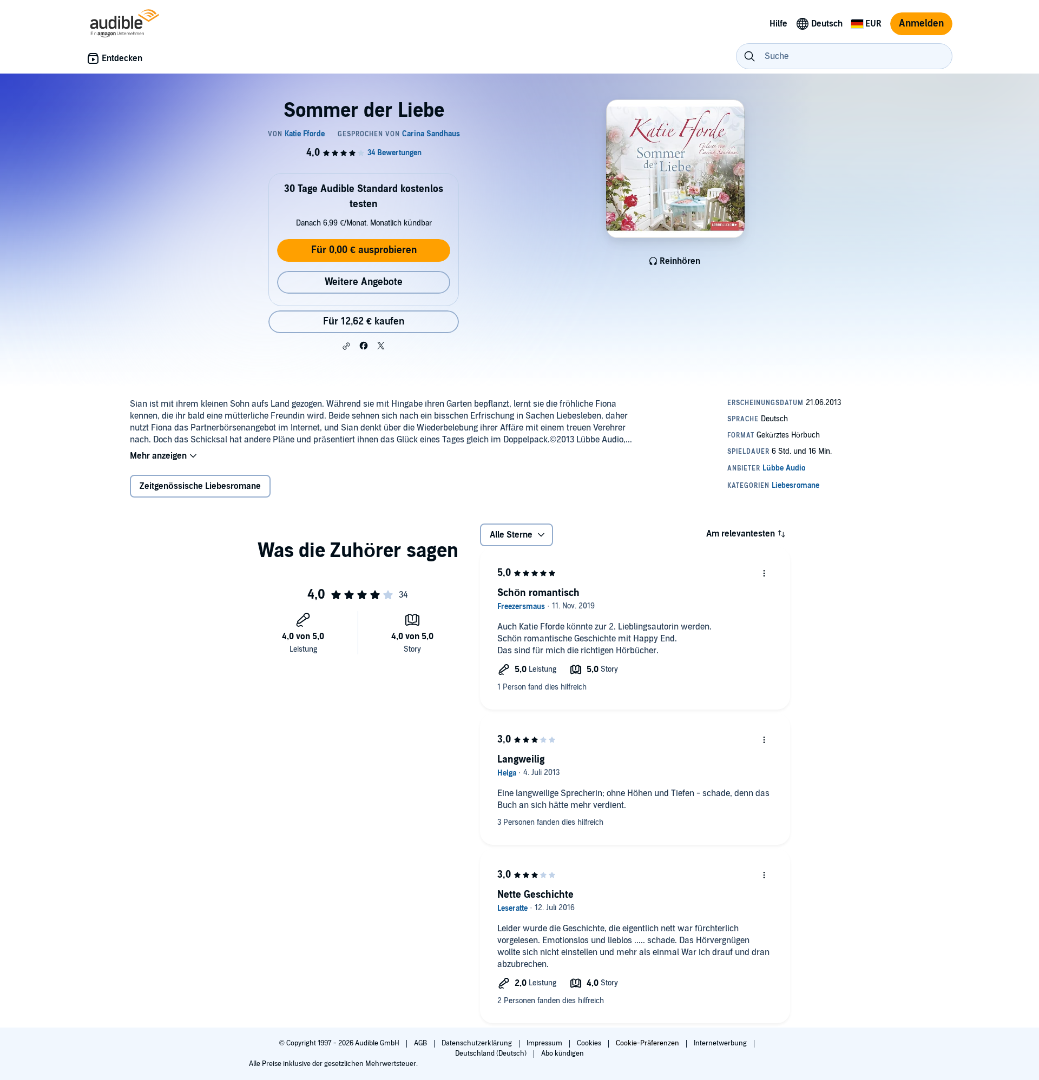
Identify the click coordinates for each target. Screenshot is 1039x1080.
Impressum (545, 1043)
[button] (346, 346)
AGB (421, 1043)
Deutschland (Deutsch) (491, 1053)
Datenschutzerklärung (478, 1043)
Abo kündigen (562, 1053)
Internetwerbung (721, 1043)
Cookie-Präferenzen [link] (647, 1043)
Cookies (590, 1043)
